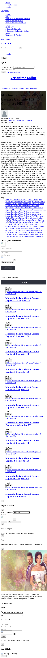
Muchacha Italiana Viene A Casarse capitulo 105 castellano (23, 231)
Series (7, 25)
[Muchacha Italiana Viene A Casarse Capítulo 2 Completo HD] (25, 329)
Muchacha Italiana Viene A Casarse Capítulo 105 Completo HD (22, 423)
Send (3, 636)
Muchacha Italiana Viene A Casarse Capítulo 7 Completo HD (22, 370)
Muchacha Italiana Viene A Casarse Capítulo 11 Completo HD (22, 299)
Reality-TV (9, 27)
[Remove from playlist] (10, 289)
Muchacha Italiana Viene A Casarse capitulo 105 (26, 222)
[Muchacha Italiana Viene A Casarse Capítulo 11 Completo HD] (25, 294)
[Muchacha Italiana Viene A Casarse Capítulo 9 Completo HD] (25, 454)
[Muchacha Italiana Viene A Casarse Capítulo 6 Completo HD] (25, 472)
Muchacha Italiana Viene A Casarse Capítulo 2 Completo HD (22, 335)
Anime (7, 33)
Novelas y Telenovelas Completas (17, 19)
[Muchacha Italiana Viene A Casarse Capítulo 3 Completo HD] (25, 436)
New (7, 17)
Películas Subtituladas (13, 29)
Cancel (4, 522)
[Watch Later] (7, 289)
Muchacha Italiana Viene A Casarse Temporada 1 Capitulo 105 (24, 235)
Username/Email (7, 67)
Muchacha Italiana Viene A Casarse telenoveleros (23, 214)
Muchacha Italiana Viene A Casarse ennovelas (28, 210)
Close (4, 656)
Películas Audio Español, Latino (17, 31)
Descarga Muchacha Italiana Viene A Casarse (21, 200)
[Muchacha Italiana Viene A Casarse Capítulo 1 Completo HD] (25, 400)
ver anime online (24, 78)
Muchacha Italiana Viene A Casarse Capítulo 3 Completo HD (22, 441)
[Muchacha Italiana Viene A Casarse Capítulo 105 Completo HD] (25, 418)
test (10, 118)
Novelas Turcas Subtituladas (15, 23)
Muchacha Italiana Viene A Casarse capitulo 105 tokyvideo (23, 233)
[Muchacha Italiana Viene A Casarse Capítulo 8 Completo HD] (25, 347)
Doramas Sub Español (13, 35)
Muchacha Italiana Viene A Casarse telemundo (22, 212)
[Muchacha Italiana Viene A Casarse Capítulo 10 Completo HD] (25, 489)
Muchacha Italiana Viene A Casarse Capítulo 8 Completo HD (22, 352)
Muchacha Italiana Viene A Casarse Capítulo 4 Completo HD (22, 388)
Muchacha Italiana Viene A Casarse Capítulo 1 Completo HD (22, 406)
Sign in (8, 7)
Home (7, 3)
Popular (8, 15)
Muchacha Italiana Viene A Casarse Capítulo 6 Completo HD (22, 477)
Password (4, 70)
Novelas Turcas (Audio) (14, 21)
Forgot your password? (14, 72)
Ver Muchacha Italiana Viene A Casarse (23, 201)
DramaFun (6, 43)
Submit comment (7, 262)
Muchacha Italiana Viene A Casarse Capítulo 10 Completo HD (22, 495)
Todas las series (11, 5)
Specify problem (7, 512)
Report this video (14, 522)
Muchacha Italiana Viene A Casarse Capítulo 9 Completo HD (22, 459)
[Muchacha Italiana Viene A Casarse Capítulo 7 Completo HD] (25, 365)
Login (3, 72)
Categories (5, 11)
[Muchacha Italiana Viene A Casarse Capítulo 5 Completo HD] (25, 312)
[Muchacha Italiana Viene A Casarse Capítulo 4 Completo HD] (25, 383)
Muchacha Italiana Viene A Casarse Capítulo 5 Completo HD (22, 317)
